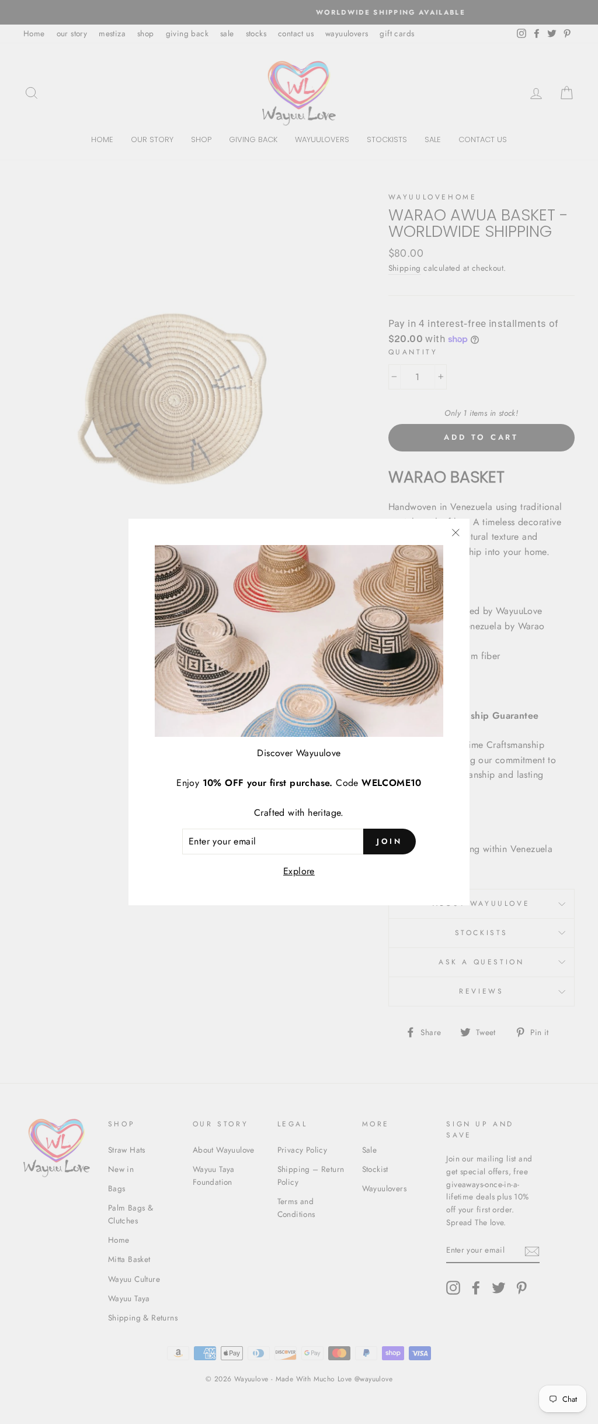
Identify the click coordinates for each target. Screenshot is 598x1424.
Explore (299, 871)
